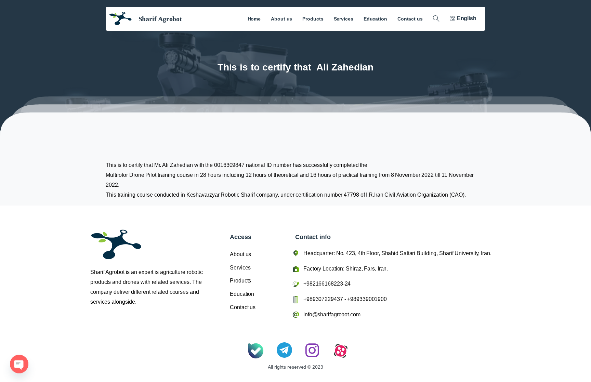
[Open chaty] (19, 358)
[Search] (436, 18)
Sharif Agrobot (160, 19)
